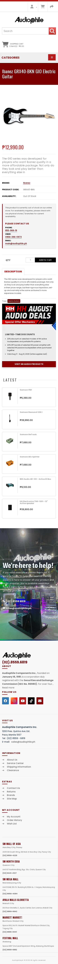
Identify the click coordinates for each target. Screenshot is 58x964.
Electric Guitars (14, 301)
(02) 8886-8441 (10, 932)
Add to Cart (45, 259)
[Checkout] (51, 7)
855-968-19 (11, 230)
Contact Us (13, 788)
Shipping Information (19, 766)
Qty (8, 260)
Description (13, 271)
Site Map (12, 798)
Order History (14, 820)
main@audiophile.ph (16, 243)
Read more (8, 687)
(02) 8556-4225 (10, 855)
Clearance (13, 770)
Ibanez (26, 183)
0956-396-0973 (13, 237)
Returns (11, 791)
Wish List (12, 823)
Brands (11, 795)
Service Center (15, 763)
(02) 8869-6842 (10, 911)
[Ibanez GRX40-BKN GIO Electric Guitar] (29, 116)
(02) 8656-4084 (10, 893)
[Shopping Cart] (42, 7)
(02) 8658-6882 (10, 949)
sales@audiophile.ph (18, 608)
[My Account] (33, 7)
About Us (12, 759)
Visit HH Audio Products (29, 364)
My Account (13, 816)
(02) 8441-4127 (10, 873)
